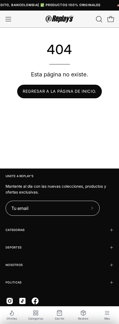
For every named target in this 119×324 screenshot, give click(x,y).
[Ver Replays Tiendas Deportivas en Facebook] (35, 301)
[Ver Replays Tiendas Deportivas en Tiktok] (22, 301)
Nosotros (14, 265)
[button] (98, 19)
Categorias (15, 230)
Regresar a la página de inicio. (59, 91)
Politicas (14, 282)
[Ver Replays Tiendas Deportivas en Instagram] (10, 301)
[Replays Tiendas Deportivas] (59, 19)
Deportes (14, 247)
